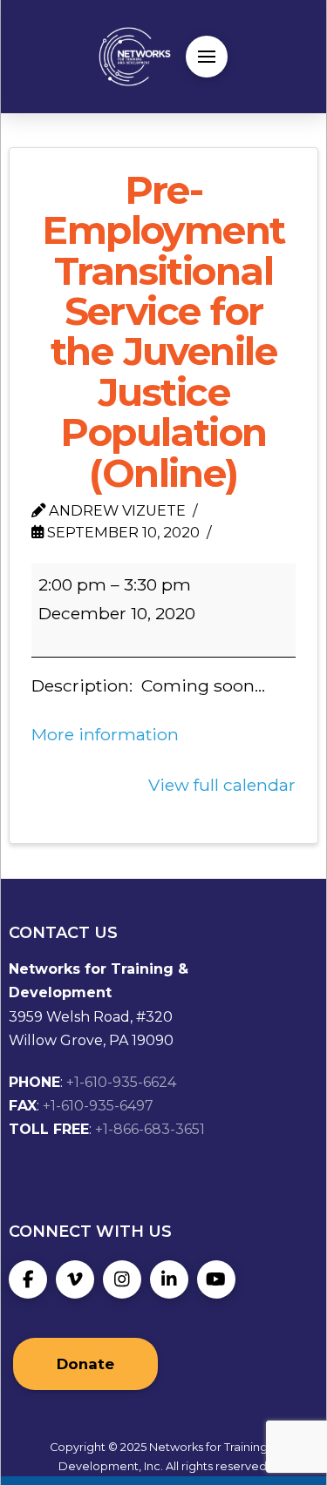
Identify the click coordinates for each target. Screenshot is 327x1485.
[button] (207, 57)
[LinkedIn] (169, 1279)
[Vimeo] (75, 1279)
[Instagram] (122, 1279)
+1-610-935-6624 (121, 1082)
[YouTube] (216, 1279)
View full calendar (222, 784)
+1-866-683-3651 (150, 1129)
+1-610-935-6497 (98, 1105)
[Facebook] (28, 1279)
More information (105, 734)
